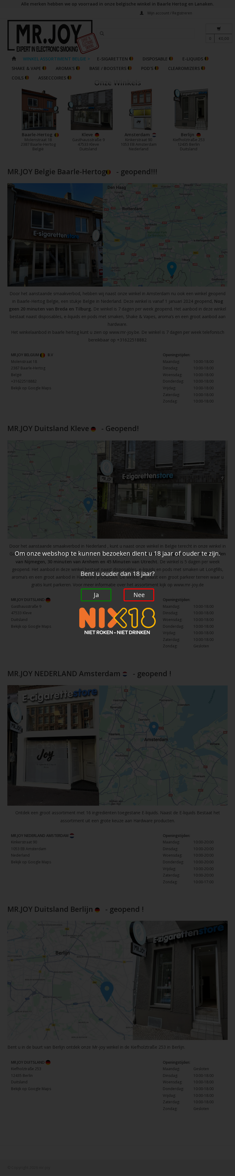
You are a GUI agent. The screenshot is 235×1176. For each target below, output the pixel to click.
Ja (96, 595)
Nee (139, 595)
